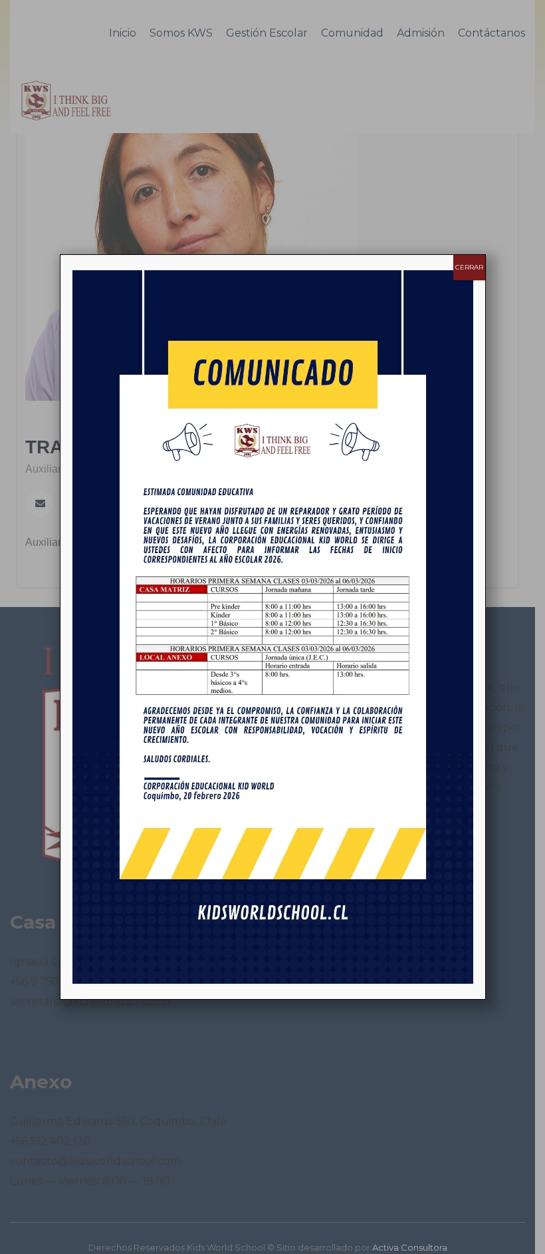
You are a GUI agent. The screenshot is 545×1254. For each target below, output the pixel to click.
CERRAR (469, 267)
